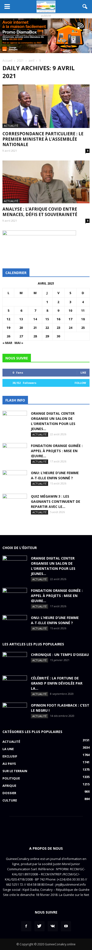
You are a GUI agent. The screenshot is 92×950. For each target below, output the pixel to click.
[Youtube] (66, 926)
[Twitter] (39, 926)
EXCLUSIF (9, 756)
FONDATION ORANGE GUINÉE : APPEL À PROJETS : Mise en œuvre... (57, 450)
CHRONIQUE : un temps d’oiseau (60, 654)
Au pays (9, 763)
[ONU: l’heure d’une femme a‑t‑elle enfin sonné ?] (14, 478)
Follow (80, 383)
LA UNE (8, 749)
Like (83, 372)
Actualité (11, 125)
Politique (11, 778)
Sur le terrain (14, 771)
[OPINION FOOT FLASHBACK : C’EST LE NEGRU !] (14, 711)
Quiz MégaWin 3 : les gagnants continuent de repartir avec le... (55, 501)
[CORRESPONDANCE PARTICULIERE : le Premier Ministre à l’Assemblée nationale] (46, 106)
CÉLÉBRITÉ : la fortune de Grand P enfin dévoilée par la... (56, 683)
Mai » (18, 343)
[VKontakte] (53, 926)
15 (47, 319)
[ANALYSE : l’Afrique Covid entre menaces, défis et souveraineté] (46, 181)
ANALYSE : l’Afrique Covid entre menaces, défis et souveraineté (39, 211)
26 (8, 336)
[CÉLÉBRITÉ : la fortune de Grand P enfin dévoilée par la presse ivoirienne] (14, 684)
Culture (9, 800)
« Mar (7, 343)
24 (70, 327)
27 (21, 336)
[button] (85, 6)
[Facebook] (26, 926)
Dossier (9, 793)
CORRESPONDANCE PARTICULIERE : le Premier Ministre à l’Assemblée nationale (42, 139)
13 (21, 319)
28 (35, 336)
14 (35, 319)
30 (58, 336)
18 (83, 319)
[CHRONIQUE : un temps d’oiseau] (14, 660)
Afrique (9, 785)
